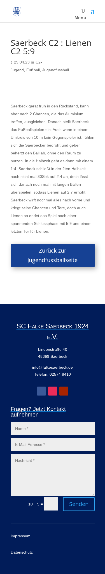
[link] (17, 11)
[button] (93, 11)
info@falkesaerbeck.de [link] (52, 367)
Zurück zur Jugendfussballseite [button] (52, 255)
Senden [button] (78, 504)
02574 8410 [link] (60, 374)
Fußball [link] (33, 70)
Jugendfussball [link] (55, 70)
